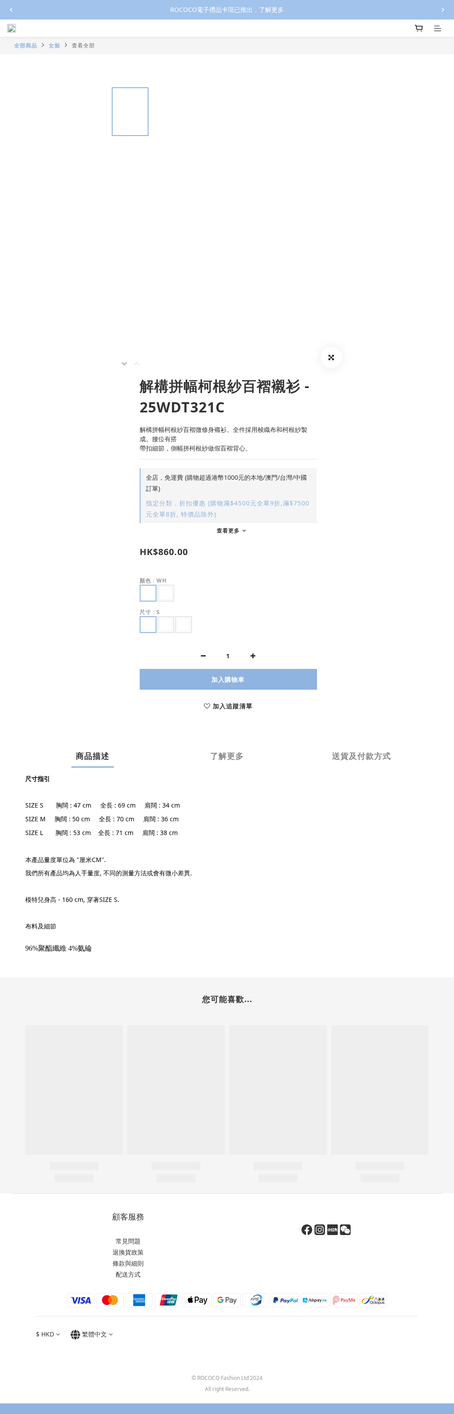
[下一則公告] (443, 10)
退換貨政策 (128, 1252)
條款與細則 (128, 1263)
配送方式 (128, 1274)
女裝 (54, 45)
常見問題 (128, 1241)
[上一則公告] (11, 10)
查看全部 (83, 45)
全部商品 (25, 45)
